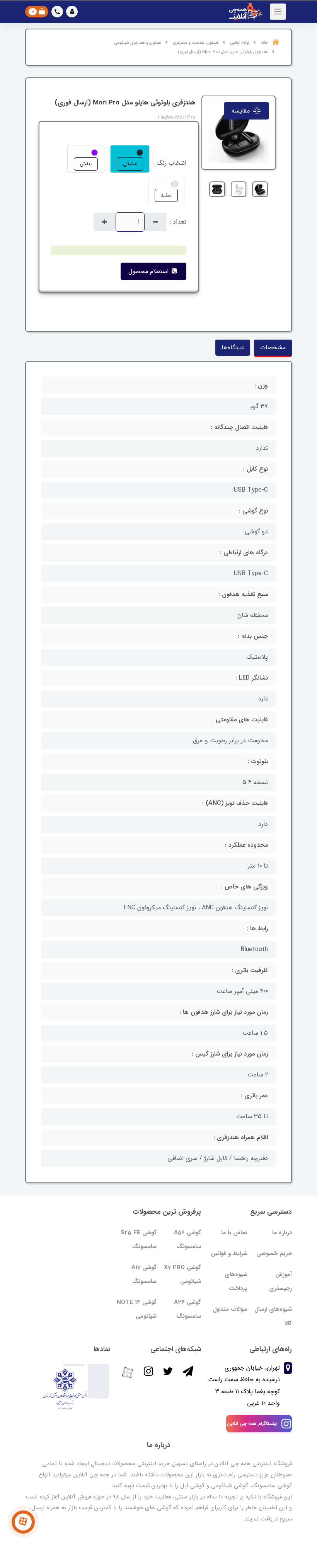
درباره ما (282, 1232)
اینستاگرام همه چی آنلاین (252, 1423)
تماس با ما (234, 1232)
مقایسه (242, 111)
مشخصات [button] (273, 347)
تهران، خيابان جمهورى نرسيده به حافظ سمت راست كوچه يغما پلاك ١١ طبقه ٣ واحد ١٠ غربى (244, 1385)
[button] (72, 11)
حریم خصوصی (274, 1253)
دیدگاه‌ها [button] (233, 347)
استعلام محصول (149, 271)
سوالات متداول (230, 1309)
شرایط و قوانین (229, 1253)
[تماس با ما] (23, 1522)
